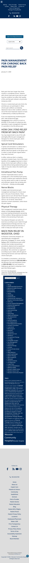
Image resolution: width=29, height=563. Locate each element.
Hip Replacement (12, 317)
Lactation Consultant (13, 325)
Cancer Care (14, 382)
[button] (14, 2)
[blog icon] (14, 16)
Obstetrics (10, 335)
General (9, 312)
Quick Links (12, 41)
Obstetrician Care (12, 334)
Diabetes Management (13, 305)
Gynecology (10, 313)
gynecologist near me (11, 395)
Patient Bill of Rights (14, 509)
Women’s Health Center (13, 369)
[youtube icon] (17, 469)
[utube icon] (17, 16)
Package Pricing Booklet (14, 10)
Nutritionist (10, 332)
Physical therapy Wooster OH (10, 423)
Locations (14, 516)
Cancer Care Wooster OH (11, 383)
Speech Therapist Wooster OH (11, 429)
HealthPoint (14, 494)
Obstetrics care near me (10, 408)
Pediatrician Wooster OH (10, 420)
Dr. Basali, (11, 240)
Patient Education (14, 504)
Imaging (9, 318)
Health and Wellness (12, 315)
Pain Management (11, 271)
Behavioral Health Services (14, 288)
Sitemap (14, 536)
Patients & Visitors (14, 489)
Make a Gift (14, 6)
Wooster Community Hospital (15, 274)
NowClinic (10, 330)
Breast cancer (11, 290)
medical (13, 161)
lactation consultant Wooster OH (12, 401)
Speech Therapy (11, 356)
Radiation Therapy (8, 425)
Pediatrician (10, 344)
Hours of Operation (14, 8)
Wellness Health (11, 367)
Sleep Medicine (11, 352)
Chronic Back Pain (12, 272)
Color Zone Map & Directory (14, 36)
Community (14, 492)
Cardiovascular (11, 296)
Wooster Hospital (18, 441)
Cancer (9, 293)
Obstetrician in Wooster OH (12, 405)
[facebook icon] (9, 16)
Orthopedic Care (21, 272)
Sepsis (9, 350)
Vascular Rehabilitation (13, 366)
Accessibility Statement (14, 534)
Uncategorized (11, 362)
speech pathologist (12, 354)
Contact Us (21, 6)
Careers (7, 6)
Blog (14, 507)
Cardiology (10, 295)
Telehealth (10, 359)
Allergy (9, 285)
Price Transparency (14, 524)
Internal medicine (12, 320)
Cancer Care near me (20, 382)
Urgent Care (10, 364)
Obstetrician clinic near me (12, 403)
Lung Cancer (10, 327)
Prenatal (9, 347)
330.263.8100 (15, 13)
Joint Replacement (12, 322)
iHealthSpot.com (17, 554)
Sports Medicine (11, 357)
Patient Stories (14, 502)
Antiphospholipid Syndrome (14, 286)
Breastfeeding (11, 291)
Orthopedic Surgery (12, 340)
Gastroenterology (12, 310)
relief (22, 184)
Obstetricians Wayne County (14, 406)
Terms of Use (14, 531)
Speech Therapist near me (16, 427)
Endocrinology (11, 307)
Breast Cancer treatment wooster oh (13, 380)
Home (14, 482)
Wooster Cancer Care (13, 371)
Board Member (14, 539)
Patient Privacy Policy (14, 514)
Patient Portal (22, 4)
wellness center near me (14, 430)
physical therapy (15, 211)
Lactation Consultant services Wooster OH (14, 400)
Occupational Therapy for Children (13, 411)
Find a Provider (13, 4)
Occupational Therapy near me (14, 413)
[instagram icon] (20, 16)
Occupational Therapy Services (12, 414)
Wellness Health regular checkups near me (15, 432)
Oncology (10, 339)
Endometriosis (11, 308)
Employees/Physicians (14, 519)
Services (14, 497)
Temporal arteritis (12, 361)
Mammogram (11, 329)
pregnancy (18, 423)
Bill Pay (5, 4)
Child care (10, 301)
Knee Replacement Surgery (14, 323)
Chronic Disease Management (15, 303)
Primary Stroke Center (13, 349)
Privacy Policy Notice (14, 529)
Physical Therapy (11, 345)
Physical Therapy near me (16, 422)
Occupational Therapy (13, 337)
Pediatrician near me (19, 418)
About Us (14, 484)
